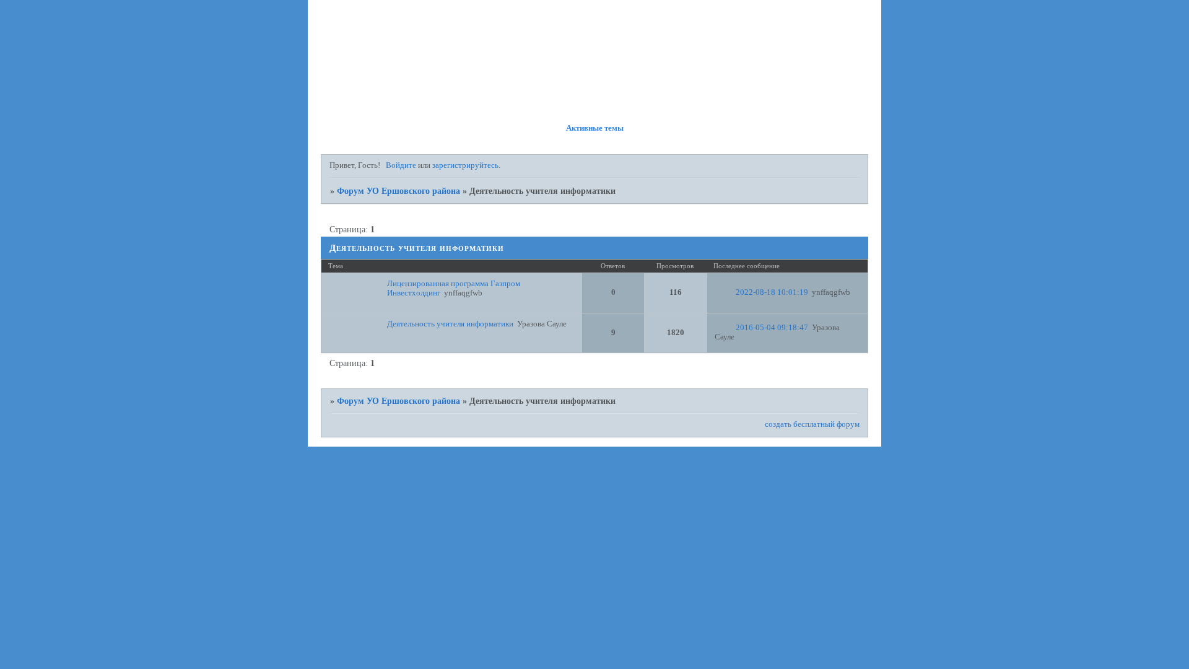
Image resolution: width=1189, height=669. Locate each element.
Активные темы (595, 128)
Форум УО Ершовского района (398, 191)
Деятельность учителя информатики (450, 324)
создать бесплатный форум (812, 424)
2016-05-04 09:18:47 (772, 327)
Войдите (401, 165)
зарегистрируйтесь (465, 165)
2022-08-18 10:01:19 (772, 292)
